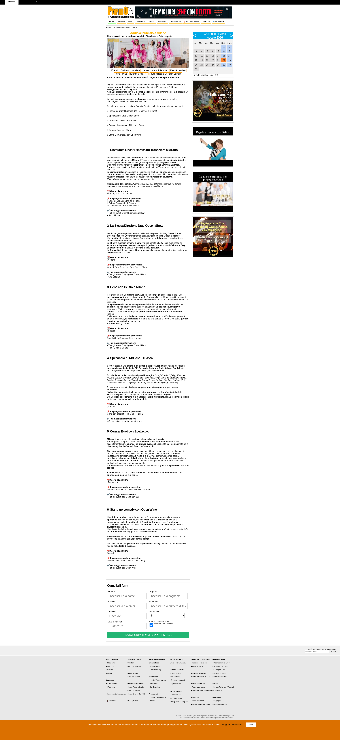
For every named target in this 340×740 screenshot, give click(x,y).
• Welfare (152, 701)
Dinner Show (175, 22)
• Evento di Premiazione (157, 697)
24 (196, 65)
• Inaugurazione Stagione (179, 702)
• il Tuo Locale (111, 687)
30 (229, 65)
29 (224, 65)
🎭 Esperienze (218, 22)
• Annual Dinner (154, 666)
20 (213, 60)
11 (202, 56)
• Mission (109, 670)
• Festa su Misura (134, 690)
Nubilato (136, 70)
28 (218, 65)
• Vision (109, 673)
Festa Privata (121, 74)
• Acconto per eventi (198, 687)
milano (108, 28)
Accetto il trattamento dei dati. (161, 622)
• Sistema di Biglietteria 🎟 (200, 705)
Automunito (154, 612)
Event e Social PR (139, 74)
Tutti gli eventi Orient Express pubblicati (127, 213)
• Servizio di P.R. (176, 695)
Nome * (111, 591)
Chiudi (251, 725)
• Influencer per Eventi (220, 666)
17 (196, 60)
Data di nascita (115, 622)
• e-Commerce (175, 677)
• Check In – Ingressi (177, 680)
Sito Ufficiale (114, 215)
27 (213, 65)
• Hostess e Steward (219, 673)
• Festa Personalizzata (136, 687)
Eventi (130, 22)
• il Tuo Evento (111, 684)
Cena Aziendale (159, 70)
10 (196, 56)
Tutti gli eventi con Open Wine (122, 568)
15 (224, 56)
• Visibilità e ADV (197, 666)
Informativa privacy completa (163, 623)
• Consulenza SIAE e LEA (200, 677)
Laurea (146, 70)
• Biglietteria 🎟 (175, 684)
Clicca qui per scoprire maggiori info (125, 421)
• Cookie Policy (217, 690)
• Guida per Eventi (219, 670)
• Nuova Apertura (176, 698)
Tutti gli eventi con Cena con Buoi (124, 497)
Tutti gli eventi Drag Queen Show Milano (127, 274)
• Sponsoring (153, 684)
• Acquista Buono (134, 677)
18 (201, 60)
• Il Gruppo (110, 666)
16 (229, 56)
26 (207, 65)
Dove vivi (112, 612)
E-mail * (111, 602)
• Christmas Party (155, 670)
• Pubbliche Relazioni (199, 663)
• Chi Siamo (110, 663)
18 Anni (114, 70)
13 (213, 56)
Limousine (206, 22)
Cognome (153, 591)
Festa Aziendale (178, 70)
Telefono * (153, 602)
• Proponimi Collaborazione (116, 694)
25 (201, 65)
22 (224, 60)
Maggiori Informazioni (232, 725)
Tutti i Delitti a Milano (118, 348)
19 (207, 60)
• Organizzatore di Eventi (221, 663)
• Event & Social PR (219, 677)
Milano (112, 22)
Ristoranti (162, 22)
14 (218, 56)
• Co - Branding (154, 687)
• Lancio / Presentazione (157, 680)
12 (207, 56)
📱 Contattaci (111, 701)
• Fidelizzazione (175, 673)
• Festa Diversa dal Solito (137, 694)
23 (229, 60)
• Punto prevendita (198, 701)
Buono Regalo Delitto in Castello (165, 74)
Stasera (121, 22)
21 (218, 60)
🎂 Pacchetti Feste (191, 22)
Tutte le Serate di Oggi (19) (205, 75)
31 (196, 69)
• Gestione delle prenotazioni (201, 690)
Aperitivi (151, 22)
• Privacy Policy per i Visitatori (223, 687)
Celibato (125, 70)
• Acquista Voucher (134, 666)
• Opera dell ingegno (219, 704)
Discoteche (141, 22)
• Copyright (216, 701)
